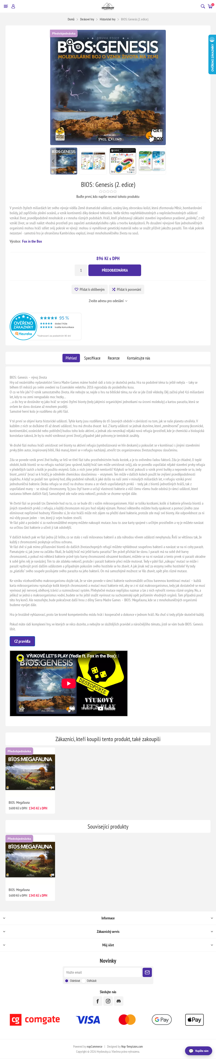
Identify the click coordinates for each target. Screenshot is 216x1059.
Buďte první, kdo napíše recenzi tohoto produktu (107, 196)
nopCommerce (94, 1046)
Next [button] (163, 161)
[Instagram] (108, 1001)
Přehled (71, 358)
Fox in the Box (32, 241)
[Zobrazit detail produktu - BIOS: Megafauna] (30, 772)
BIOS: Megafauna (19, 802)
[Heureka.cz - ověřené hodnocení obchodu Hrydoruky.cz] (45, 338)
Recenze (114, 358)
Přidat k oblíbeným (92, 289)
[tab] (71, 358)
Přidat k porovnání (129, 289)
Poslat (147, 972)
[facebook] (97, 1001)
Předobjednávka (64, 33)
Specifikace (92, 358)
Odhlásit (91, 980)
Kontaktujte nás (138, 358)
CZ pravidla (22, 641)
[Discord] (118, 1001)
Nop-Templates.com (132, 1046)
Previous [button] (53, 161)
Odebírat (75, 980)
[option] (63, 161)
